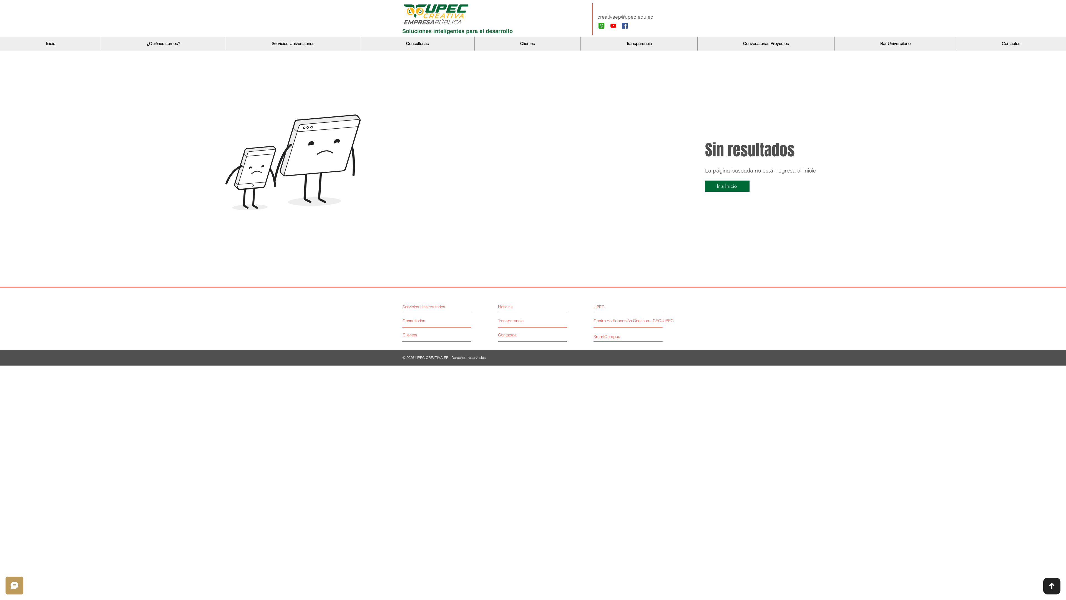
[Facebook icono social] (625, 26)
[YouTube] (613, 26)
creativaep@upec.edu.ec (625, 17)
